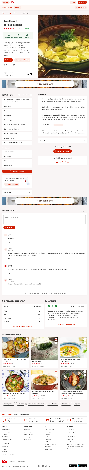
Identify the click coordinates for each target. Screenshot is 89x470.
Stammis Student (28, 432)
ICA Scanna (5, 449)
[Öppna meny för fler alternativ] (27, 343)
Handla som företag (7, 439)
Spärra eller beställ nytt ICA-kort (75, 444)
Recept (9, 13)
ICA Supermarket (49, 437)
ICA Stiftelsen (70, 429)
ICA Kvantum (48, 439)
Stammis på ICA (29, 426)
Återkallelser (70, 442)
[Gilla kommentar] (9, 242)
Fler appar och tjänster (8, 454)
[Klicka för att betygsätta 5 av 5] (68, 162)
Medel (27, 37)
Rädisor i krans (36, 361)
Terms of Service (59, 293)
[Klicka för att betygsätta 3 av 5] (62, 162)
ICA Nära (47, 434)
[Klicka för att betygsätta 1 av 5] (57, 162)
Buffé (5, 75)
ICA (46, 426)
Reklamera (70, 439)
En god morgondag (72, 432)
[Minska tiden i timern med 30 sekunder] (41, 125)
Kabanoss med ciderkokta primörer (14, 393)
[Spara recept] (27, 339)
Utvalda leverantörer (50, 444)
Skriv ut (8, 65)
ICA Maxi (47, 442)
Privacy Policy (50, 293)
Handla (4, 426)
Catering (4, 434)
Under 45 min (9, 37)
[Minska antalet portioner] (19, 95)
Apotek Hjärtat (6, 437)
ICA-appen (5, 446)
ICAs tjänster (6, 444)
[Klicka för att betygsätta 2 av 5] (59, 162)
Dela (15, 65)
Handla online (6, 429)
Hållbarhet (70, 426)
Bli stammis (27, 429)
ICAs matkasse (6, 432)
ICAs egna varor (49, 429)
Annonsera (48, 446)
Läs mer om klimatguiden (65, 324)
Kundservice (70, 436)
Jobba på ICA (48, 449)
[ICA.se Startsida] (13, 2)
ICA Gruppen (48, 432)
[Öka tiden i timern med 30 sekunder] (50, 125)
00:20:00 (46, 125)
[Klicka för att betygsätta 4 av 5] (65, 162)
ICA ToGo (4, 451)
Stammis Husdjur (28, 434)
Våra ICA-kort (27, 439)
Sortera (82, 211)
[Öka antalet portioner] (31, 95)
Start (3, 13)
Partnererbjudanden (29, 437)
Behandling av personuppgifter (75, 446)
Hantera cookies (71, 449)
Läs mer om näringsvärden (21, 326)
